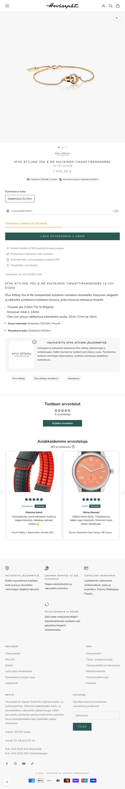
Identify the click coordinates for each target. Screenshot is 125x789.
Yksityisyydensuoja (97, 677)
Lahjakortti (11, 683)
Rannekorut (74, 378)
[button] (2, 492)
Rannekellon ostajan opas (20, 677)
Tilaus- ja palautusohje (99, 659)
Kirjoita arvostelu (62, 423)
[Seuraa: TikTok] (32, 763)
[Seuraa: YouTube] (23, 763)
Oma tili (9, 659)
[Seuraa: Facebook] (6, 763)
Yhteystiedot (12, 653)
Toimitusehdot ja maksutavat (103, 665)
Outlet (9, 665)
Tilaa (82, 726)
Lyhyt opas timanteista (18, 671)
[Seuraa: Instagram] (15, 763)
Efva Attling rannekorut (46, 378)
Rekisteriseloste (95, 671)
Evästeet (91, 683)
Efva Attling (19, 378)
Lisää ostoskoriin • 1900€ (62, 236)
